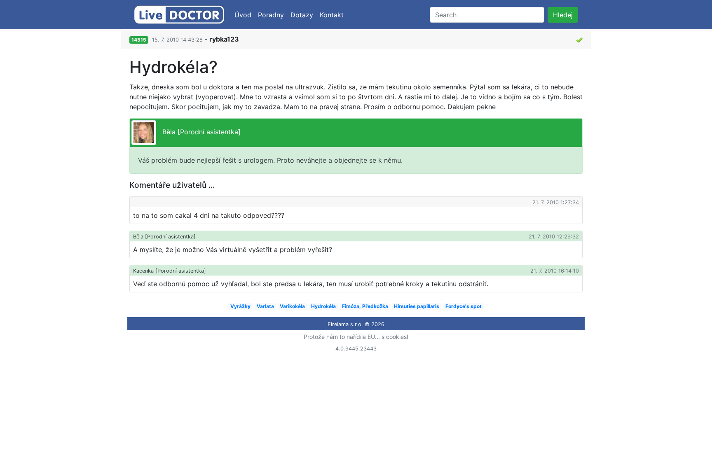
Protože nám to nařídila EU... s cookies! (356, 336)
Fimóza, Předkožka (365, 306)
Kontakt (332, 15)
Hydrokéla (323, 306)
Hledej (563, 15)
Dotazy (301, 15)
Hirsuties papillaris (416, 306)
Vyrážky (240, 306)
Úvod (242, 15)
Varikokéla (292, 306)
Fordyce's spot (463, 306)
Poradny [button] (271, 15)
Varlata (265, 306)
